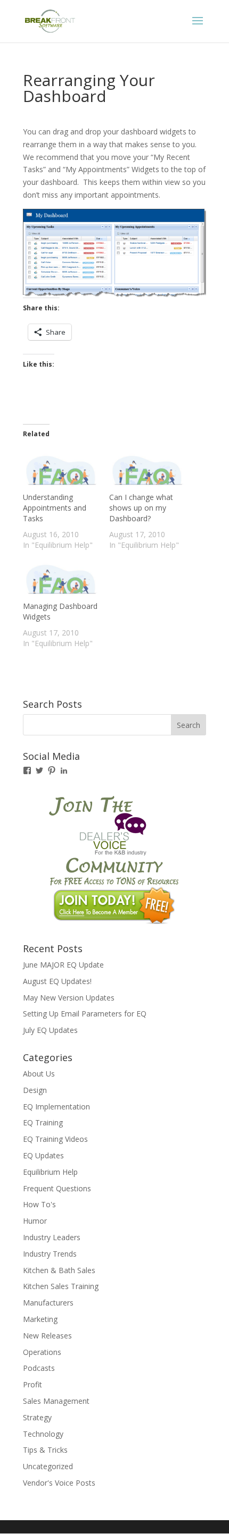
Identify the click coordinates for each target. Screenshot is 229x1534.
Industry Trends (50, 1254)
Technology (43, 1434)
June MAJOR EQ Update (63, 965)
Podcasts (39, 1368)
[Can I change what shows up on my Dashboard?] (147, 470)
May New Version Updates (68, 998)
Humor (35, 1221)
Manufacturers (48, 1303)
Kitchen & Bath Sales (59, 1270)
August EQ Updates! (57, 981)
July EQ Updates (50, 1030)
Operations (42, 1352)
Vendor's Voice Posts (59, 1483)
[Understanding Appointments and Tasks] (61, 470)
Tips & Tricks (45, 1450)
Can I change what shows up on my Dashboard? (141, 507)
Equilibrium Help (50, 1172)
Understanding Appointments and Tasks (54, 507)
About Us (39, 1074)
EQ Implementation (56, 1106)
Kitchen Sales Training (61, 1286)
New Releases (47, 1335)
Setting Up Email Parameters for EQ (84, 1013)
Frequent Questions (57, 1188)
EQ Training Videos (55, 1139)
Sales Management (56, 1401)
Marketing (40, 1319)
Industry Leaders (51, 1237)
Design (35, 1090)
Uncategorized (48, 1466)
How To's (39, 1204)
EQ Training (43, 1122)
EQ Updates (43, 1155)
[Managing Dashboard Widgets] (61, 579)
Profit (32, 1384)
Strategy (37, 1417)
